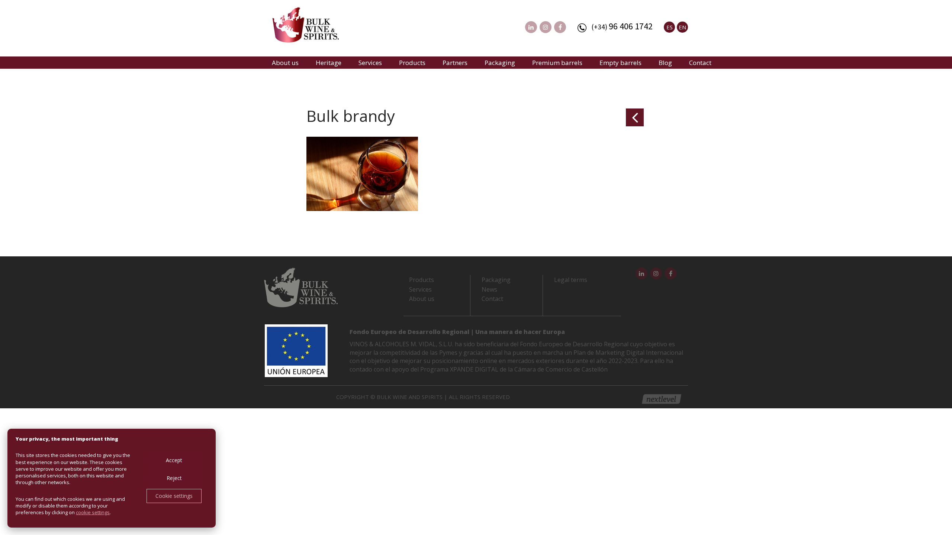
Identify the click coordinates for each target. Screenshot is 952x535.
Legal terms (570, 280)
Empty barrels (620, 62)
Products (412, 62)
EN (682, 27)
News (489, 289)
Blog (665, 62)
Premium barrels (557, 62)
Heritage (328, 62)
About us (285, 62)
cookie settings (93, 512)
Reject (174, 478)
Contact (700, 62)
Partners (455, 62)
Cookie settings (174, 495)
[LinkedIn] (531, 27)
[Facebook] (560, 27)
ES (669, 27)
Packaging (500, 62)
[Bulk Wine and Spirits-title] (312, 26)
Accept (174, 460)
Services (370, 62)
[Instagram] (545, 27)
